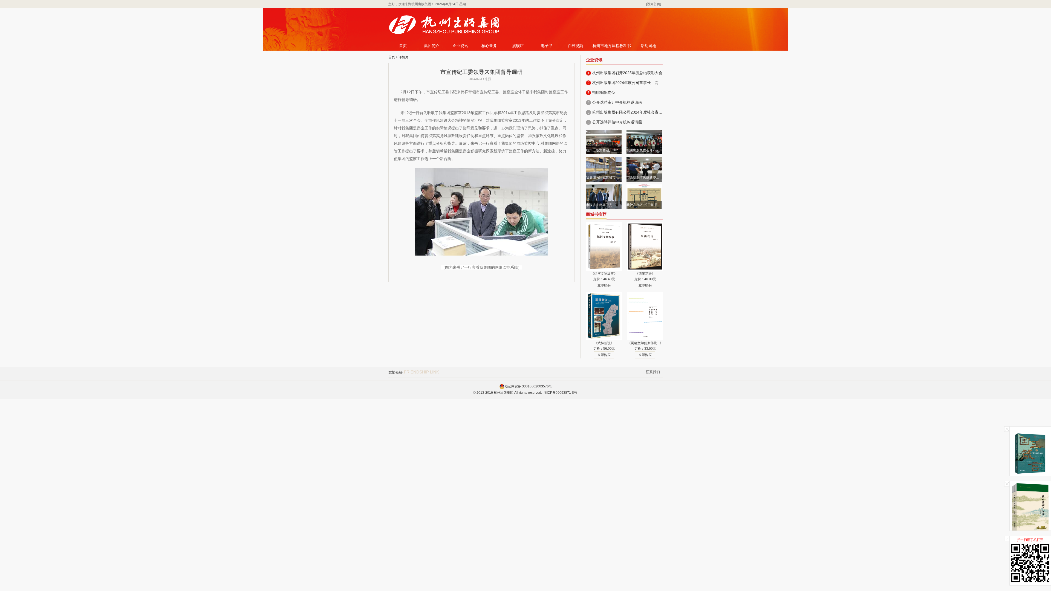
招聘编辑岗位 (603, 92)
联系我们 (653, 372)
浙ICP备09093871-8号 (560, 393)
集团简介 (431, 46)
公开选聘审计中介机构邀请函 (617, 102)
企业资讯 (460, 46)
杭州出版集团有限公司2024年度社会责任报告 (631, 112)
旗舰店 (518, 46)
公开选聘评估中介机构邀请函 (617, 122)
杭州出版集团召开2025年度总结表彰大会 (627, 73)
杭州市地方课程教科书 (612, 46)
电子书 (546, 46)
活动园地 (648, 46)
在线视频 (575, 46)
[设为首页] (653, 4)
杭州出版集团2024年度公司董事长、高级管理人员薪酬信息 (642, 82)
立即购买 (604, 285)
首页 (403, 46)
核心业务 (489, 46)
